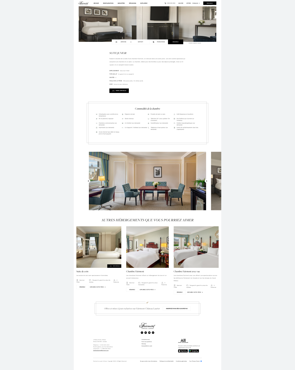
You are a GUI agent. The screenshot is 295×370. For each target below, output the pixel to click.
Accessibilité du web (147, 346)
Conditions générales (181, 361)
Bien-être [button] (121, 3)
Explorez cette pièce (97, 287)
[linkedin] (153, 332)
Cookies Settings (195, 361)
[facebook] (142, 332)
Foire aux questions (147, 341)
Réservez (176, 42)
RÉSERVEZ (82, 287)
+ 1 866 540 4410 (105, 348)
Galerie (180, 3)
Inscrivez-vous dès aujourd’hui (177, 308)
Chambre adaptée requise (195, 43)
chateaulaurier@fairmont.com (101, 350)
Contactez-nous (146, 339)
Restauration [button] (108, 3)
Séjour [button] (96, 3)
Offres (188, 3)
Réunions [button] (132, 3)
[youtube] (149, 332)
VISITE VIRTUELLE (120, 90)
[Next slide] (206, 181)
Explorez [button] (143, 3)
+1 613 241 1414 (104, 345)
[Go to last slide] (88, 181)
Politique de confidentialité (167, 361)
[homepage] (86, 3)
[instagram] (145, 332)
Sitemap (144, 343)
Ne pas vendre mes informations (148, 361)
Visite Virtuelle (116, 266)
